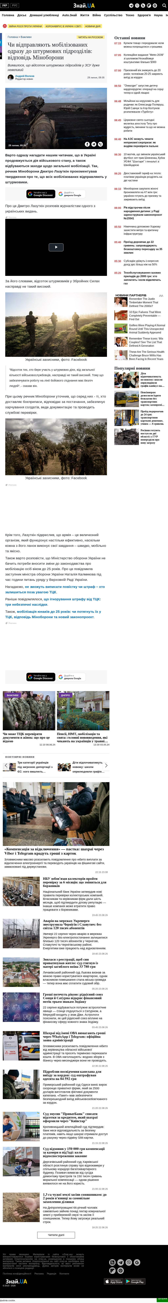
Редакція (51, 1273)
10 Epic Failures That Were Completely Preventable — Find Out (145, 316)
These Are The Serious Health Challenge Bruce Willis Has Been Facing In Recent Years (146, 355)
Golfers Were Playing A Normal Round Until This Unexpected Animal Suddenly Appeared (147, 329)
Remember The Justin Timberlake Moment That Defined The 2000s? (143, 302)
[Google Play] (135, 1281)
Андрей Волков (24, 76)
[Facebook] (87, 144)
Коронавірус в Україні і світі (63, 26)
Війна (97, 15)
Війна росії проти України (25, 26)
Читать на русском (90, 37)
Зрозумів (162, 1298)
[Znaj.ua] (84, 5)
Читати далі (56, 1235)
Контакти (64, 1273)
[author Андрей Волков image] (11, 77)
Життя (84, 15)
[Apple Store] (114, 1281)
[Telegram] (131, 5)
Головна (8, 15)
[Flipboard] (149, 5)
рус (15, 5)
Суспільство (113, 15)
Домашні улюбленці (44, 15)
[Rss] (143, 5)
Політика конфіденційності (17, 1273)
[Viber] (137, 5)
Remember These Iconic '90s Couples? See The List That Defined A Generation (146, 342)
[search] (164, 5)
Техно (130, 15)
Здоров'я (144, 15)
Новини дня (92, 26)
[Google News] (137, 1262)
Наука (158, 15)
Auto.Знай (69, 15)
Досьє (21, 15)
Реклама (39, 1273)
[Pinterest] (155, 5)
